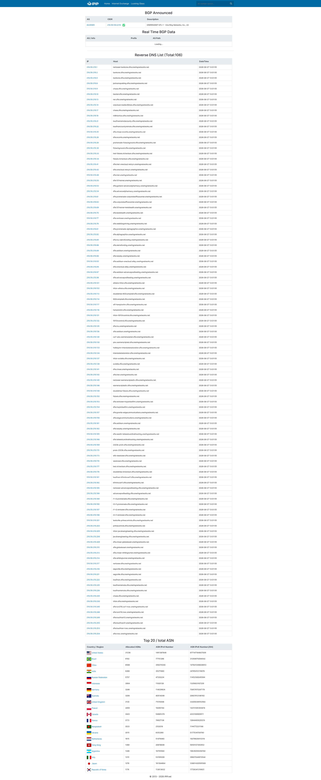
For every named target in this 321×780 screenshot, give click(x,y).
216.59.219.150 (93, 396)
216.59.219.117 (93, 304)
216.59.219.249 (93, 617)
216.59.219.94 (93, 267)
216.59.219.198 (93, 515)
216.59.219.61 (93, 197)
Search (231, 3)
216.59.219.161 (93, 423)
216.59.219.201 (93, 520)
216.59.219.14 (92, 105)
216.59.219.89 (93, 250)
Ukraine (95, 733)
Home (107, 3)
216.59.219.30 (93, 148)
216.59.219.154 (93, 407)
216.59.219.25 (93, 132)
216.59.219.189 (93, 499)
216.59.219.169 (93, 445)
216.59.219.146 (93, 385)
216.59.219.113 (93, 294)
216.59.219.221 (93, 574)
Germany (95, 690)
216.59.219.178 (93, 472)
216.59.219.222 (93, 580)
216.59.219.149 (93, 391)
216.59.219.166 (93, 439)
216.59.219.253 (93, 628)
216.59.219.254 (93, 634)
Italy (93, 757)
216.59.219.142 (93, 375)
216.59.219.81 (93, 229)
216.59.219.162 (93, 429)
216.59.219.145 (93, 380)
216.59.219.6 (92, 83)
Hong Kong (96, 745)
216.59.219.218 (93, 569)
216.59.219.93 (93, 261)
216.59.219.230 (93, 601)
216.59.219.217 (93, 563)
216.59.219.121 (93, 315)
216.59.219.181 (93, 477)
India (94, 671)
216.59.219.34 (93, 159)
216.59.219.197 (93, 509)
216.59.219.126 (93, 331)
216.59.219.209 (93, 542)
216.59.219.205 (93, 531)
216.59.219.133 (93, 348)
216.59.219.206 (93, 536)
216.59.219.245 (93, 607)
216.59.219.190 (93, 504)
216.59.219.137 (93, 358)
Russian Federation (99, 677)
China (94, 665)
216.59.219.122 (93, 321)
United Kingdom (98, 702)
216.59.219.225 (93, 585)
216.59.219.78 (93, 223)
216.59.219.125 (93, 326)
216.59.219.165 (93, 434)
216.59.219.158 (93, 418)
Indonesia (96, 683)
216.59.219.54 (93, 191)
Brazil (94, 659)
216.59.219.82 (93, 234)
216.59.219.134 (93, 353)
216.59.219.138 (93, 364)
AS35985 (91, 25)
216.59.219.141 (93, 369)
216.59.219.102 (93, 288)
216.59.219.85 (93, 240)
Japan (94, 763)
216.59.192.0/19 (114, 25)
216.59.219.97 (93, 272)
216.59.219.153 (93, 402)
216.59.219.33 (93, 153)
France (94, 720)
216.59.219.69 (93, 207)
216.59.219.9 (92, 89)
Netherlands (97, 739)
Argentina (96, 751)
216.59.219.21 (92, 121)
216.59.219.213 (93, 553)
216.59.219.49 (93, 175)
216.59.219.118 (93, 310)
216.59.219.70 (93, 213)
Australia (95, 696)
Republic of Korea (99, 769)
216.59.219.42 (93, 170)
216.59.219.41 (93, 164)
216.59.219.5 (92, 78)
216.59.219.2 (92, 72)
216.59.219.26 (93, 137)
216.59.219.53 (93, 186)
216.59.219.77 (93, 218)
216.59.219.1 (92, 67)
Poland (94, 708)
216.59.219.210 (93, 547)
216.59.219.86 (93, 245)
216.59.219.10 (92, 94)
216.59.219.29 (93, 143)
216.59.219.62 (93, 202)
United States (97, 653)
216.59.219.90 (93, 256)
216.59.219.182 (93, 482)
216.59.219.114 (93, 299)
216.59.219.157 (93, 412)
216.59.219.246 (93, 612)
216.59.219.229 (93, 596)
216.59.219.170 (93, 450)
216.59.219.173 (93, 455)
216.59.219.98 (93, 277)
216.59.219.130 (93, 342)
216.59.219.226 (93, 590)
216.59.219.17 (92, 110)
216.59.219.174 (93, 461)
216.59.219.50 (93, 180)
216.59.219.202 (93, 526)
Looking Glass (137, 3)
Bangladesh (96, 726)
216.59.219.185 (93, 488)
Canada (95, 714)
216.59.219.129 (93, 337)
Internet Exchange (120, 3)
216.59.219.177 (93, 466)
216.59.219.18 (92, 116)
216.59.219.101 (93, 283)
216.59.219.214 (93, 558)
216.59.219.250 (93, 623)
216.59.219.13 (92, 99)
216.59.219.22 (93, 126)
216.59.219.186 (93, 493)
